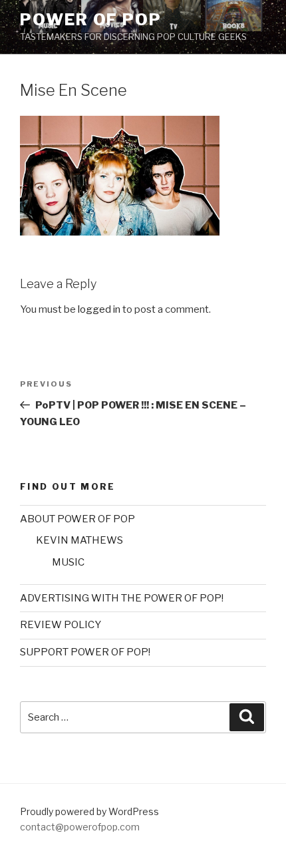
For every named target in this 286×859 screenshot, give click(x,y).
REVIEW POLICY (60, 625)
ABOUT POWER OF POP (77, 519)
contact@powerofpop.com (80, 826)
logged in (99, 309)
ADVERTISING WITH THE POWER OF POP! (121, 598)
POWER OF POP (91, 19)
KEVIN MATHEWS (79, 540)
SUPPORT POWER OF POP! (85, 652)
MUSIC (68, 562)
